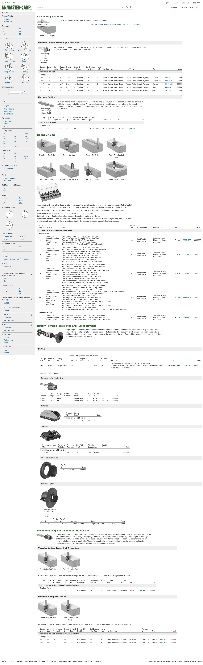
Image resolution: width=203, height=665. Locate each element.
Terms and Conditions (181, 661)
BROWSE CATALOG (10, 2)
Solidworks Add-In (65, 661)
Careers (43, 661)
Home (4, 661)
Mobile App (52, 661)
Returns (20, 661)
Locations (11, 661)
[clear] (122, 7)
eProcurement (78, 661)
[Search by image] (130, 7)
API (86, 661)
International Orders (31, 661)
